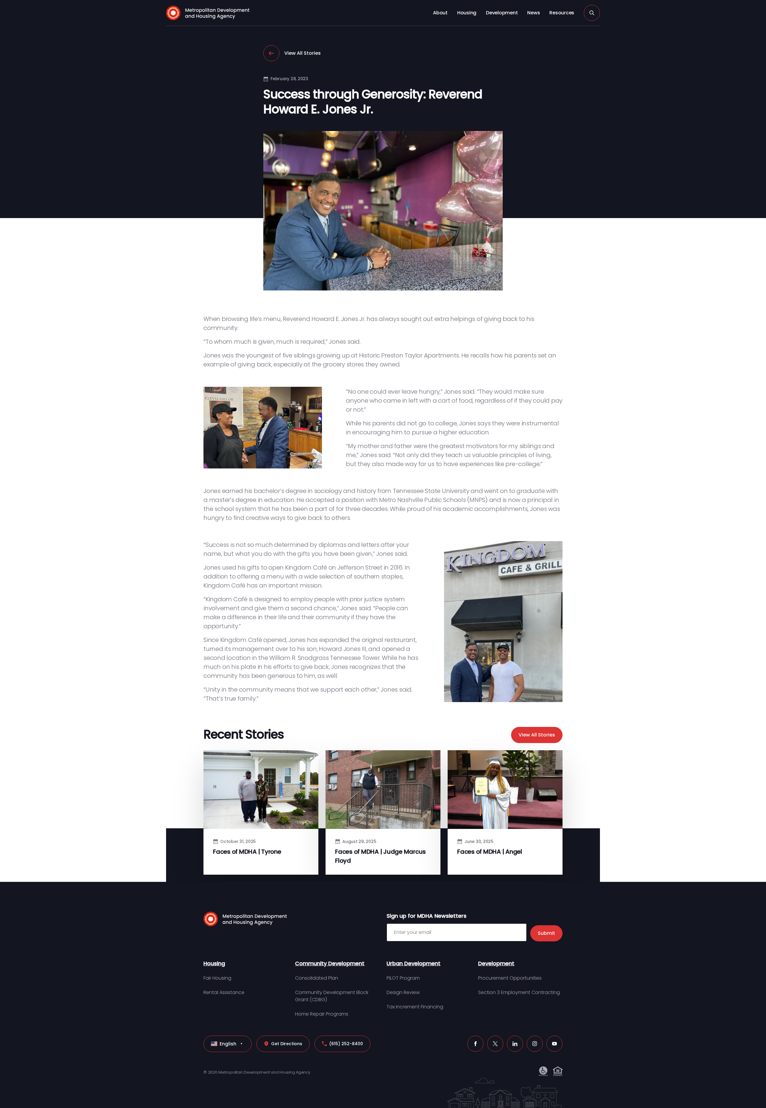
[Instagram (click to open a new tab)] (535, 1044)
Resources (561, 12)
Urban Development (413, 963)
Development (502, 12)
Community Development (329, 963)
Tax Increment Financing (415, 1006)
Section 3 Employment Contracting (519, 992)
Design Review (403, 992)
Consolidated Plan (316, 978)
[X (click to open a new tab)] (495, 1044)
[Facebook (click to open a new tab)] (475, 1044)
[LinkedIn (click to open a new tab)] (515, 1044)
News (533, 12)
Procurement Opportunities (510, 978)
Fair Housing (217, 978)
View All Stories (302, 53)
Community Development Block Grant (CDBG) (331, 996)
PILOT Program (403, 978)
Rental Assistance (223, 992)
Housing (466, 12)
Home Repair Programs (321, 1013)
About (440, 12)
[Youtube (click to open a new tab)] (554, 1044)
